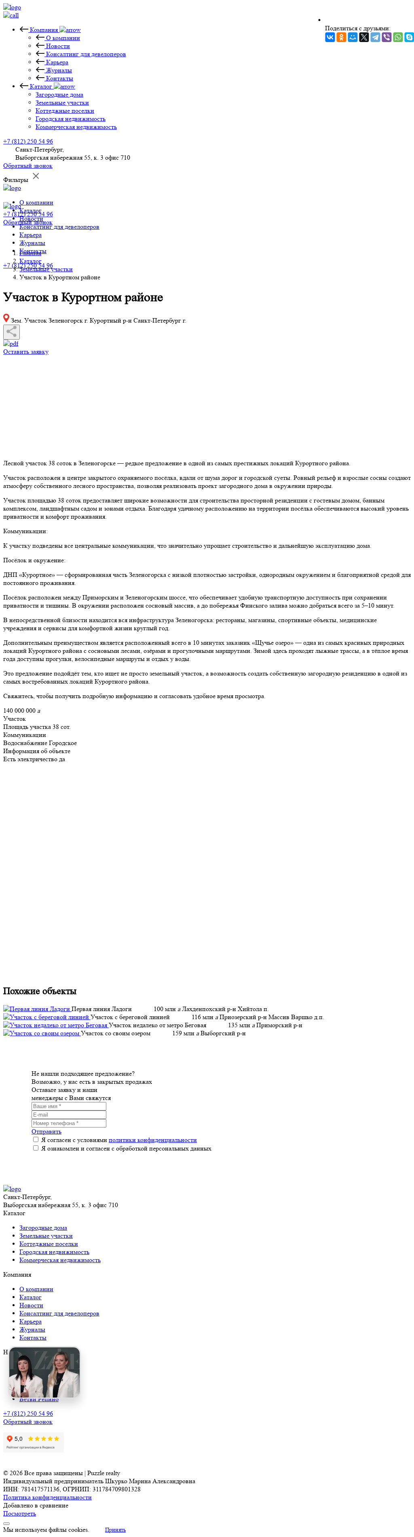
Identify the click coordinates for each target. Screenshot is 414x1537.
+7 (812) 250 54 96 (28, 141)
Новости (31, 1305)
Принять (115, 1529)
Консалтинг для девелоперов (59, 226)
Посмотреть (19, 1513)
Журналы (32, 243)
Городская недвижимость (54, 1252)
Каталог (30, 1297)
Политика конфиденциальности (47, 1497)
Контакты (32, 1337)
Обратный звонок (28, 165)
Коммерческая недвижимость (60, 1260)
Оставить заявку (26, 351)
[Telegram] (375, 37)
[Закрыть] (6, 1523)
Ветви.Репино (39, 1399)
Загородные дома (43, 1227)
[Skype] (409, 37)
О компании (36, 202)
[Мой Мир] (352, 37)
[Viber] (386, 37)
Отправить (46, 1131)
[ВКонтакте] (330, 37)
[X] (364, 37)
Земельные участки (46, 1235)
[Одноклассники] (341, 37)
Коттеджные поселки (48, 1244)
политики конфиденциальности (153, 1140)
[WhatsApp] (398, 37)
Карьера (30, 235)
